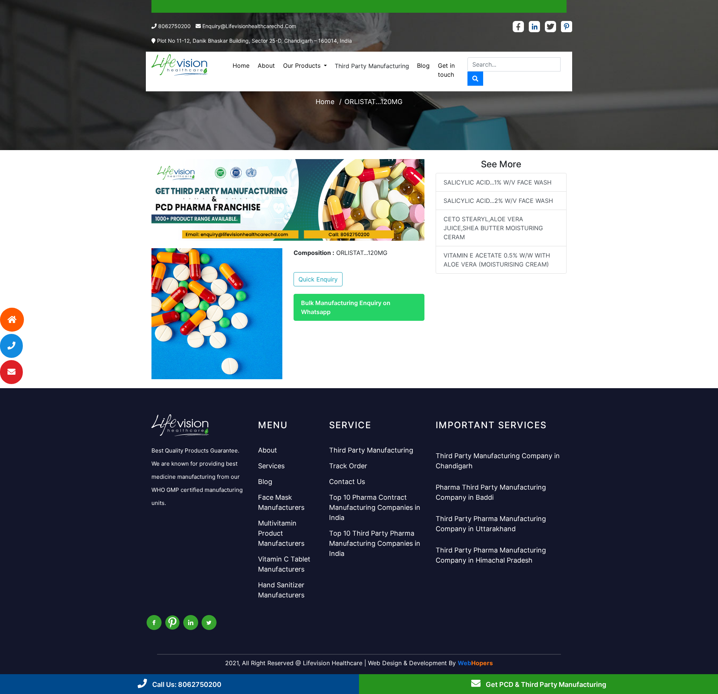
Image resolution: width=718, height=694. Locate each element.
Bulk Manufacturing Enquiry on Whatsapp (345, 307)
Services (271, 466)
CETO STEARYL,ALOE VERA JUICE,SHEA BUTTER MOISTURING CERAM (493, 228)
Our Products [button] (302, 65)
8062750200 (174, 26)
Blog (423, 65)
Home (241, 65)
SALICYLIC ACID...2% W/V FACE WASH (498, 200)
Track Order (348, 466)
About (266, 65)
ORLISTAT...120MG (373, 102)
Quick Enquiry (318, 279)
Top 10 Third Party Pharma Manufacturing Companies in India (374, 543)
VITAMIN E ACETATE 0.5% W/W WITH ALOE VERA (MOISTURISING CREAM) (497, 260)
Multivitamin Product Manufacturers (281, 533)
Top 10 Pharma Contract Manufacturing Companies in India (374, 507)
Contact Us (347, 482)
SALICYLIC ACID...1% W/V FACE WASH (498, 182)
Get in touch (446, 70)
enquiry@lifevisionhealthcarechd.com (249, 26)
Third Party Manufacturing (372, 66)
